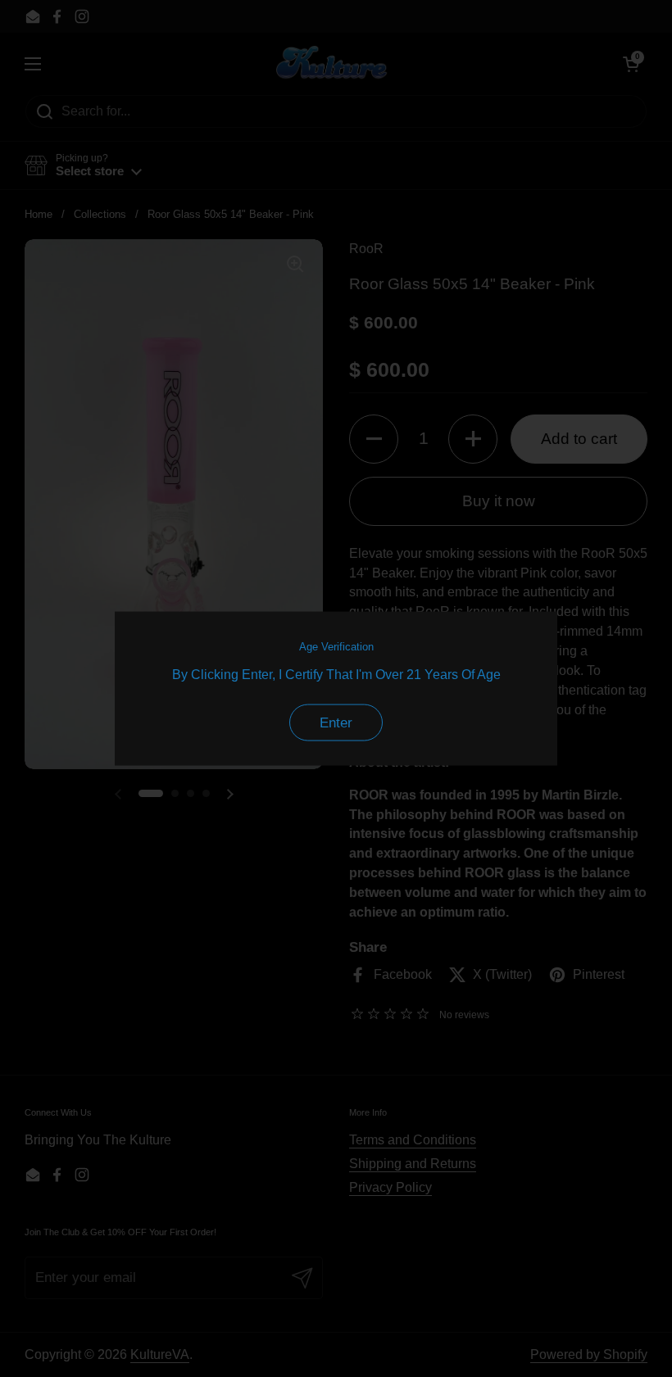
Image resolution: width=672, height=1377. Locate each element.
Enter (336, 723)
